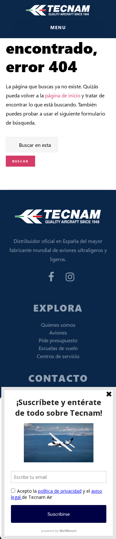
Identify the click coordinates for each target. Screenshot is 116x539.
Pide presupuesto (58, 340)
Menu (58, 27)
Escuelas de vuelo (58, 348)
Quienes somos (58, 324)
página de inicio (62, 95)
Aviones (58, 332)
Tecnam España (58, 10)
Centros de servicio (58, 356)
